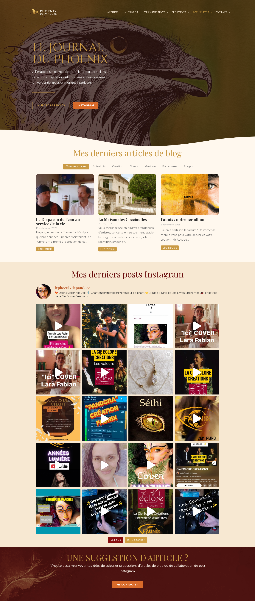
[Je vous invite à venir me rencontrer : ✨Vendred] (58, 511)
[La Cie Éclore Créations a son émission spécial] (197, 465)
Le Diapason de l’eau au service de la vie (58, 221)
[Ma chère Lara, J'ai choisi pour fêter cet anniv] (58, 372)
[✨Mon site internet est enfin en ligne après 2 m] (104, 465)
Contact (221, 12)
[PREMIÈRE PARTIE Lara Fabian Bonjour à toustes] (58, 326)
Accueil (113, 12)
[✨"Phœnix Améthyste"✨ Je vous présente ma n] (150, 372)
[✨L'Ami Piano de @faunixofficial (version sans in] (197, 418)
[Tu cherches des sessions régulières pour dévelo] (58, 418)
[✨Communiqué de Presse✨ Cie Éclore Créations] (104, 326)
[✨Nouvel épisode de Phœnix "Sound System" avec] (104, 511)
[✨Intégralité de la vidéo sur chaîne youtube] (104, 372)
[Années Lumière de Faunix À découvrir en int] (58, 465)
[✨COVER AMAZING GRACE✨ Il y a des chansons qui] (150, 465)
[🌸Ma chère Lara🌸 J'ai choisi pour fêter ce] (197, 326)
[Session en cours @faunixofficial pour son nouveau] (104, 418)
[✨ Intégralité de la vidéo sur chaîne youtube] (197, 372)
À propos (131, 12)
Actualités (200, 12)
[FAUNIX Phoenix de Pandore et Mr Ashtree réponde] (150, 511)
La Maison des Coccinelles (122, 219)
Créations (179, 12)
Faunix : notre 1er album (183, 219)
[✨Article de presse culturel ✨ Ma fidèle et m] (150, 326)
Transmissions (154, 12)
